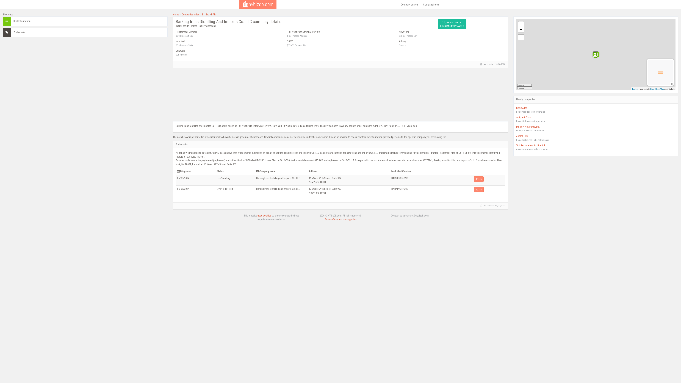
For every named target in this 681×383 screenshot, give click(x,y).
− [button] (521, 29)
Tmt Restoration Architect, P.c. (531, 145)
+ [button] (521, 24)
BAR (213, 14)
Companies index (190, 14)
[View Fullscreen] (521, 37)
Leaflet (635, 88)
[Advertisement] (85, 65)
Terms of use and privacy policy (340, 219)
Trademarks (20, 32)
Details (479, 179)
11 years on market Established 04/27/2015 (452, 24)
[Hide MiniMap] (671, 83)
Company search (409, 4)
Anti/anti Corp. (523, 117)
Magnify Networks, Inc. (528, 126)
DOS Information (22, 21)
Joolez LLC (522, 136)
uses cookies (264, 215)
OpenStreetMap (657, 88)
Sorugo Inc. (522, 108)
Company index (431, 4)
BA (207, 14)
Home (176, 14)
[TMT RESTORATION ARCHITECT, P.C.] (595, 55)
